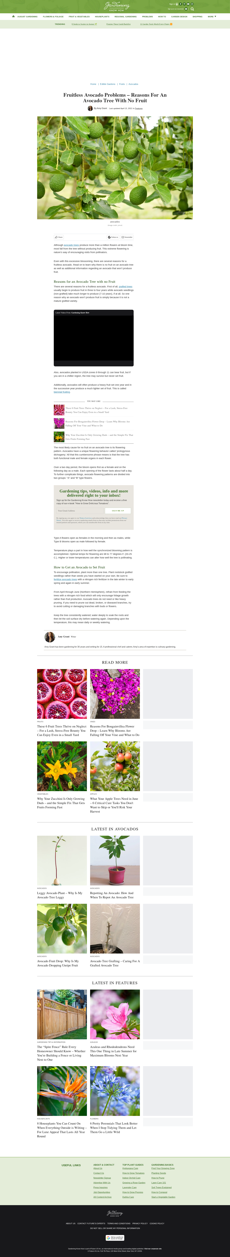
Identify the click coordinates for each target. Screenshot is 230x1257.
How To (162, 17)
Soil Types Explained (161, 1187)
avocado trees (71, 245)
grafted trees (125, 286)
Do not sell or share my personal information (115, 1228)
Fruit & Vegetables (79, 17)
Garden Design (179, 17)
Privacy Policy (140, 1223)
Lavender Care (129, 1187)
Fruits (122, 84)
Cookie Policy (157, 1223)
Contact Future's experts (91, 1223)
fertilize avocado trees (65, 579)
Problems (147, 17)
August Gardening (27, 17)
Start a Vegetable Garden (163, 1197)
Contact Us (98, 1173)
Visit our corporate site (153, 1249)
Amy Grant (102, 108)
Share (60, 237)
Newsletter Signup (102, 1178)
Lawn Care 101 (158, 1183)
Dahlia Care (128, 1197)
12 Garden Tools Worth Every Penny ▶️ (156, 24)
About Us (97, 1168)
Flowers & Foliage (53, 17)
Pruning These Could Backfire (118, 24)
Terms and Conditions (118, 1223)
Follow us (114, 237)
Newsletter (128, 237)
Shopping (198, 17)
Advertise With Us (101, 1183)
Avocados (133, 84)
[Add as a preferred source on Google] (115, 1238)
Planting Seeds (158, 1173)
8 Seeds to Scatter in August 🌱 (84, 24)
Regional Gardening (126, 17)
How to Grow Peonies (132, 1192)
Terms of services (86, 518)
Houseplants (102, 17)
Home (93, 84)
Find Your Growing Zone (163, 1168)
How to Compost (159, 1192)
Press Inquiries (100, 1187)
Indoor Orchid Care (131, 1178)
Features (139, 108)
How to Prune (157, 1178)
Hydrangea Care (130, 1168)
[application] (94, 338)
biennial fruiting (62, 392)
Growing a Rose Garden (133, 1183)
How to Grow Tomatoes (133, 1173)
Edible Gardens (107, 84)
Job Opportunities (101, 1192)
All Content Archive (102, 1197)
